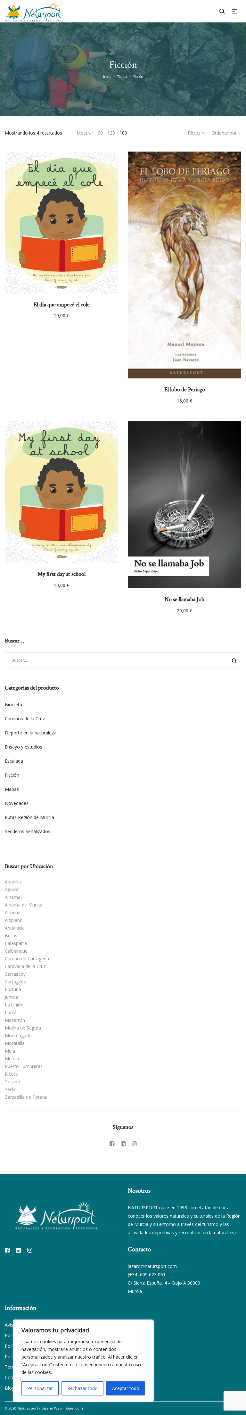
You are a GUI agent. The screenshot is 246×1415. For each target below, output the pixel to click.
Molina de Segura (23, 1028)
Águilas (12, 889)
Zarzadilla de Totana (26, 1097)
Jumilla (11, 997)
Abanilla (13, 882)
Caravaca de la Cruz (25, 966)
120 (111, 133)
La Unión (14, 1005)
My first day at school (61, 574)
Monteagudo (18, 1035)
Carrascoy (15, 974)
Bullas (11, 935)
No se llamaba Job (184, 599)
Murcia (12, 1058)
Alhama (12, 897)
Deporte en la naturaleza (30, 733)
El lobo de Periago (184, 389)
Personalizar (40, 1388)
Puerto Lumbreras (24, 1066)
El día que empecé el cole (62, 304)
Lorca (11, 1012)
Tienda (122, 76)
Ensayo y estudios (23, 747)
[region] (83, 1361)
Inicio (107, 76)
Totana (12, 1082)
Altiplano (14, 920)
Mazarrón (15, 1020)
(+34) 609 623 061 (147, 1274)
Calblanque (16, 951)
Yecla (10, 1089)
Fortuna (13, 989)
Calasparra (16, 943)
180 (123, 133)
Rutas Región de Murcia (29, 817)
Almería (12, 912)
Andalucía (15, 928)
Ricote (11, 1074)
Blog (9, 1388)
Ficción (12, 775)
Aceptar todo (125, 1388)
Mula (10, 1051)
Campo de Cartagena (27, 959)
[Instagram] (134, 1143)
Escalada (14, 761)
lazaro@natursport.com (152, 1266)
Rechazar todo (82, 1388)
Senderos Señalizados (27, 831)
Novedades (17, 803)
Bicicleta (13, 704)
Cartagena (15, 982)
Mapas (12, 789)
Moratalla (15, 1043)
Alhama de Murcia (23, 905)
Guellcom (74, 1408)
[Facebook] (112, 1143)
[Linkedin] (123, 1143)
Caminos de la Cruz (25, 719)
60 (100, 133)
